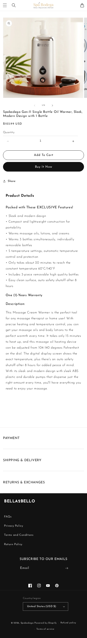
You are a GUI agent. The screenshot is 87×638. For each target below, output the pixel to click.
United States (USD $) (41, 606)
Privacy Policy (13, 525)
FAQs (8, 516)
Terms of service (45, 629)
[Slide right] (52, 105)
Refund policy (68, 623)
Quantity (8, 132)
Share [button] (12, 181)
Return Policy (13, 544)
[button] (4, 5)
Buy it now (43, 166)
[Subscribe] (66, 568)
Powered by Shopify (45, 623)
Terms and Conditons (18, 535)
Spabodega (27, 623)
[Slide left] (34, 105)
